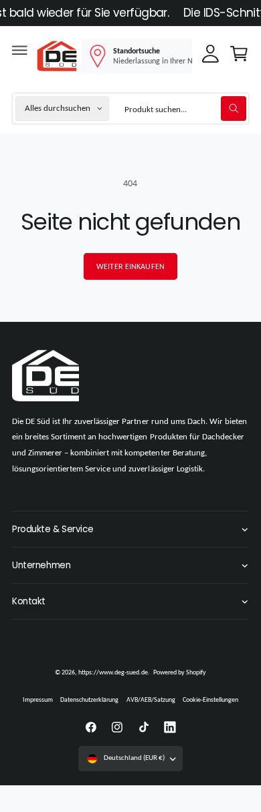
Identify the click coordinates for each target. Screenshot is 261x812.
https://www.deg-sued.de (113, 672)
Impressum (38, 699)
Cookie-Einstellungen (210, 699)
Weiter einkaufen (130, 266)
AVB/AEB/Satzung (150, 699)
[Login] (210, 56)
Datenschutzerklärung (89, 699)
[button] (19, 53)
